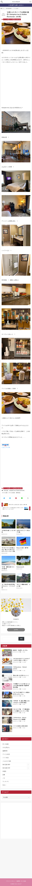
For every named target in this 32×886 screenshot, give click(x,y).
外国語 (4, 771)
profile (16, 629)
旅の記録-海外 (17, 19)
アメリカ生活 (12, 492)
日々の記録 (6, 744)
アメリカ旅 (6, 19)
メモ (4, 778)
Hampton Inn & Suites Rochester (16, 490)
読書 (4, 774)
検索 (21, 638)
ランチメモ (6, 781)
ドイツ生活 (6, 757)
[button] (1, 1)
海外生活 (18, 492)
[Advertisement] (16, 466)
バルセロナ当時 (7, 761)
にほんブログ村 (6, 447)
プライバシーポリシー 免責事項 (13, 881)
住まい (4, 785)
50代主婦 (6, 490)
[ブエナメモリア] (16, 1)
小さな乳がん (6, 747)
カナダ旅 (11, 19)
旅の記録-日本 (6, 768)
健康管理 (5, 751)
